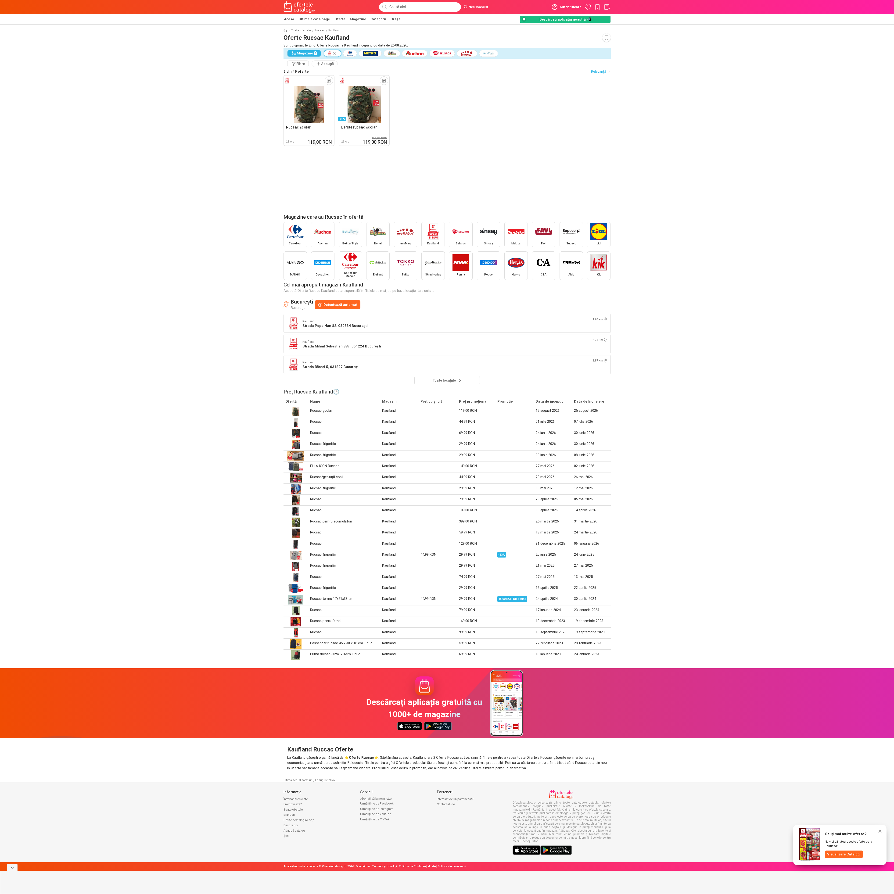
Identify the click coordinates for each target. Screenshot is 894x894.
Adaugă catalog (294, 830)
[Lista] (607, 7)
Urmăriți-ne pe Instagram (376, 809)
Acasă (289, 19)
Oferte (339, 19)
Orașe (395, 19)
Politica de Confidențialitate (417, 866)
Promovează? (293, 804)
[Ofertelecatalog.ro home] (299, 7)
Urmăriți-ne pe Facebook (377, 803)
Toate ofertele (301, 30)
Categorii (378, 19)
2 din (296, 71)
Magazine (358, 19)
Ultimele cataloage (314, 19)
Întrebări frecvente (296, 799)
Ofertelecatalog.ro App (299, 820)
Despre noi (291, 825)
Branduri (289, 814)
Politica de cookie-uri (452, 866)
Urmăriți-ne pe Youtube (375, 814)
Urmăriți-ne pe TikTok (375, 819)
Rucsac (320, 30)
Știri (286, 835)
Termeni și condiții (384, 866)
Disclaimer (363, 866)
